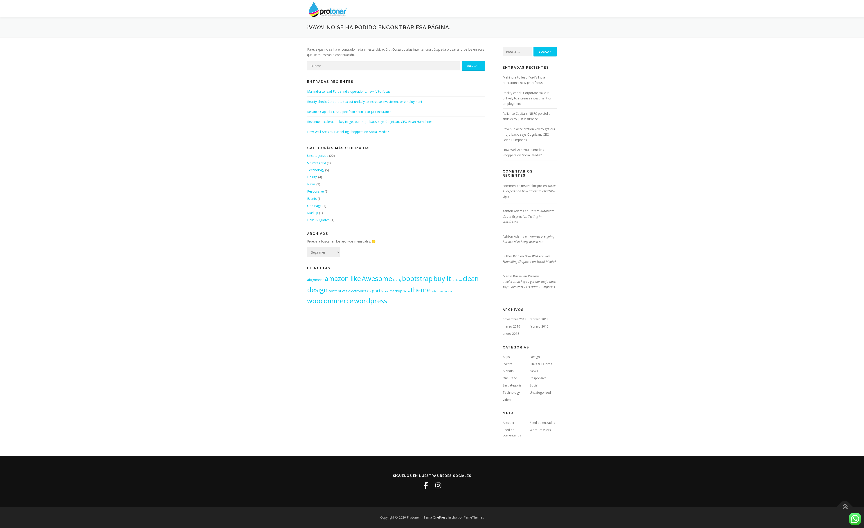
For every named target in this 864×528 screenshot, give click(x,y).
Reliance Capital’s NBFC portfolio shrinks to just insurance (349, 112)
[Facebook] (425, 485)
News (311, 184)
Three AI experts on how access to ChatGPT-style (529, 191)
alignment (315, 279)
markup (395, 291)
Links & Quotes (318, 220)
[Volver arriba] (845, 507)
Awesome (377, 278)
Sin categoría (316, 163)
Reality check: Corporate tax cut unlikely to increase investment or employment (364, 101)
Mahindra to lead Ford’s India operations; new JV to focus (348, 91)
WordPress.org (540, 430)
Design (312, 177)
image (385, 291)
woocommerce (330, 300)
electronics (357, 291)
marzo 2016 (511, 326)
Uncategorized (317, 155)
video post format (442, 291)
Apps (506, 357)
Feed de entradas (542, 422)
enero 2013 (511, 333)
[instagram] (438, 485)
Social (534, 385)
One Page (314, 206)
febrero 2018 (539, 319)
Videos (507, 400)
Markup (312, 213)
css (344, 291)
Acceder (508, 422)
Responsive (315, 191)
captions (457, 280)
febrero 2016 (539, 326)
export (373, 290)
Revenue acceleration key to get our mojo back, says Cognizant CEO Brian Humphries (369, 121)
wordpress (370, 300)
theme (421, 289)
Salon (406, 291)
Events (312, 198)
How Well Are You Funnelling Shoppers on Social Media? (348, 132)
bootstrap (417, 278)
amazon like (343, 278)
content (334, 291)
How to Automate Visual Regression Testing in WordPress (528, 216)
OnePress (440, 517)
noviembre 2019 (514, 319)
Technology (315, 170)
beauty (397, 280)
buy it (442, 278)
